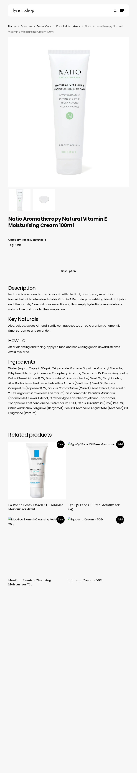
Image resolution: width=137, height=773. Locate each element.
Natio (18, 245)
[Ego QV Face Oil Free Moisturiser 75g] (96, 470)
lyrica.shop (23, 10)
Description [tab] (68, 271)
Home (12, 26)
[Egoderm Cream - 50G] (96, 546)
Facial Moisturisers (68, 26)
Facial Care (44, 26)
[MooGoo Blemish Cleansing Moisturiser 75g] (37, 546)
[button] (122, 10)
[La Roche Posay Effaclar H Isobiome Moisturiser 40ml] (37, 470)
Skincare (26, 26)
